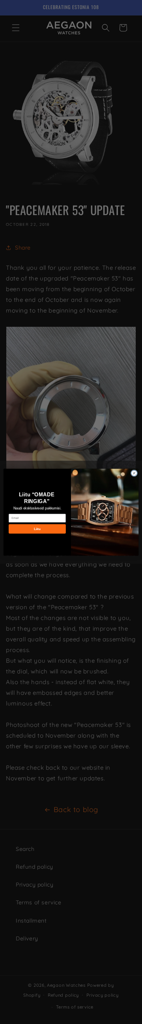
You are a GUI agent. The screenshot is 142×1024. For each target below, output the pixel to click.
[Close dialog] (134, 473)
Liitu (37, 528)
